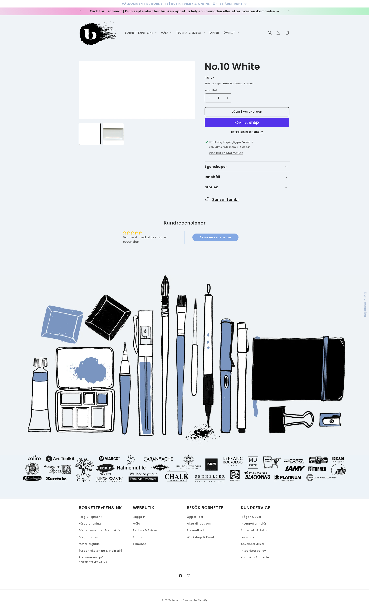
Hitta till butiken (199, 524)
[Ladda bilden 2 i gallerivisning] (113, 134)
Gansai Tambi (225, 199)
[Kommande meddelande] (289, 11)
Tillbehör (139, 544)
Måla (136, 524)
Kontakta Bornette (255, 557)
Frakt (226, 83)
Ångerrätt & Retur (254, 530)
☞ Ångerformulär (254, 524)
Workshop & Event (200, 537)
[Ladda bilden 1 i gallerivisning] (90, 134)
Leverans (247, 537)
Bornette (177, 600)
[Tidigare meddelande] (80, 11)
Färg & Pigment (90, 517)
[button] (141, 33)
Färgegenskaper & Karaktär (100, 530)
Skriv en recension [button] (215, 237)
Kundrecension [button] (365, 304)
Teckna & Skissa (145, 530)
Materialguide (89, 544)
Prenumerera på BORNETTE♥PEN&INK (93, 559)
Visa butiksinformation (226, 153)
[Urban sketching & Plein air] (100, 551)
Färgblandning (90, 524)
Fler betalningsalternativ (247, 131)
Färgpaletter (88, 537)
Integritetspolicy (253, 551)
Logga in (139, 517)
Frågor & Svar (251, 517)
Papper (138, 537)
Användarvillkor (253, 544)
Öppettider (195, 517)
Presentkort (195, 530)
